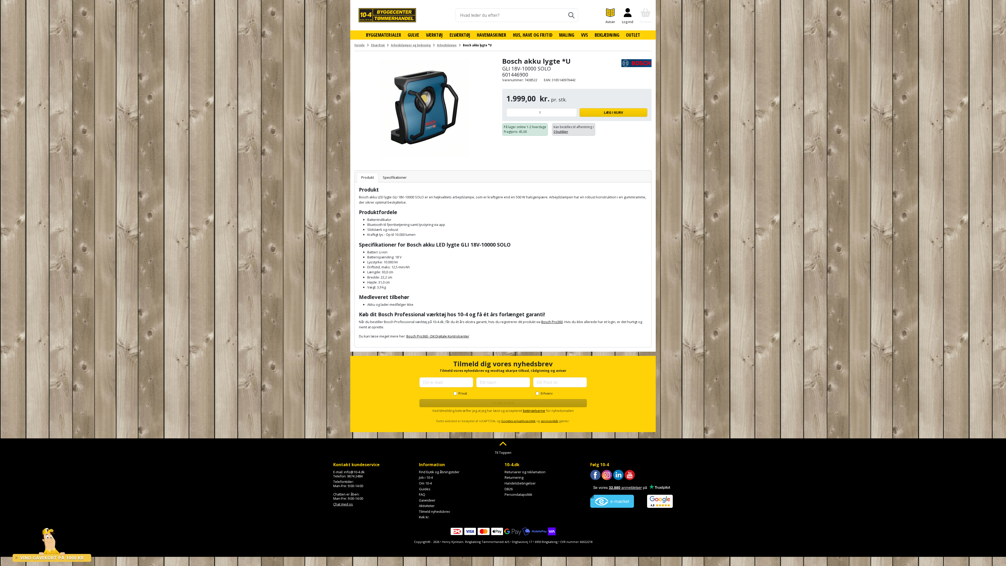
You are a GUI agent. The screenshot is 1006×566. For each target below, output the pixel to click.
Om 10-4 (425, 483)
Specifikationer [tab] (395, 177)
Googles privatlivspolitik (518, 421)
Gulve (413, 35)
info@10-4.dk (354, 472)
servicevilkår (550, 421)
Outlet (633, 35)
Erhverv (547, 393)
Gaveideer (427, 500)
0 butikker (561, 131)
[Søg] (571, 15)
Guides (424, 489)
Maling (566, 35)
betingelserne (534, 410)
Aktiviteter (427, 505)
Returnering (514, 477)
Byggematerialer (383, 35)
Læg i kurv (613, 112)
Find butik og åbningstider (439, 472)
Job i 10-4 (426, 477)
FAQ (422, 494)
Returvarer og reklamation (525, 472)
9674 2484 (355, 476)
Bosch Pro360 (552, 321)
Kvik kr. (424, 517)
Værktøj (434, 35)
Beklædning (607, 35)
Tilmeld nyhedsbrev (434, 511)
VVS (584, 35)
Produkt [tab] (367, 177)
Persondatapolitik (518, 494)
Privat (462, 393)
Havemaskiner (491, 35)
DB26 (509, 489)
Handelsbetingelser (520, 483)
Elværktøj (460, 35)
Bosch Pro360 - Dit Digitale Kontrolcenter (437, 336)
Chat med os (343, 504)
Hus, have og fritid (533, 35)
